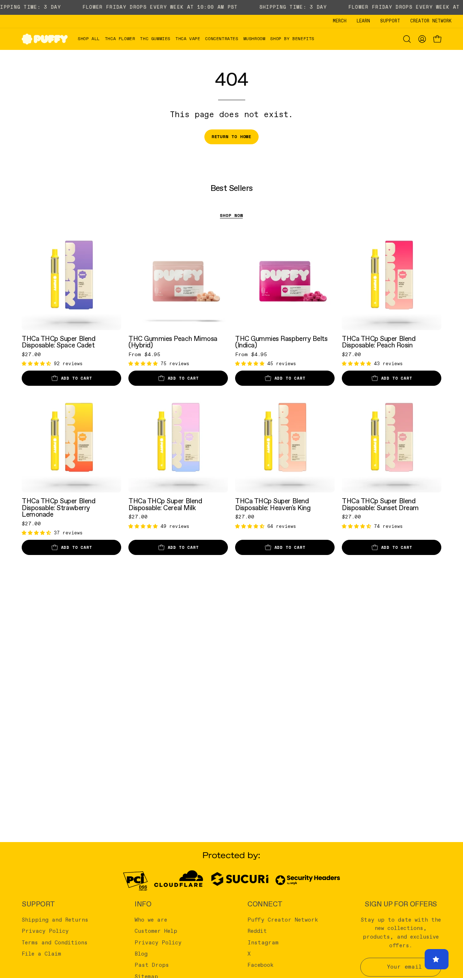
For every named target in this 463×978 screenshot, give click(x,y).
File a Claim (41, 954)
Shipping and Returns (55, 920)
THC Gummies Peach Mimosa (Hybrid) (172, 342)
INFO (143, 904)
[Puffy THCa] (45, 39)
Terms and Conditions (55, 942)
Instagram (263, 942)
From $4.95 (144, 354)
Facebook (260, 965)
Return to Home (232, 136)
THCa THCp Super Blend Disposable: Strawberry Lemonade (58, 508)
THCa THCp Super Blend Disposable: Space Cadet (58, 342)
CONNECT (265, 904)
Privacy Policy (45, 931)
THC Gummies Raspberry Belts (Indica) (281, 342)
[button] (120, 39)
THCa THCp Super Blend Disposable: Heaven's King (272, 504)
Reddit (257, 931)
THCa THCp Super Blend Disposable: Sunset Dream (380, 504)
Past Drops (152, 965)
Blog (141, 954)
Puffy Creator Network (282, 920)
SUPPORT (38, 904)
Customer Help (156, 931)
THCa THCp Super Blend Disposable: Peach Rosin (378, 342)
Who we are (151, 920)
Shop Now (231, 215)
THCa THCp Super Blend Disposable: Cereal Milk (165, 504)
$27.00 (31, 354)
